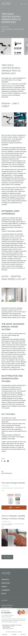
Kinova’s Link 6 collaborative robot (11, 83)
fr (22, 4)
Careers (5, 590)
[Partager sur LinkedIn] (4, 461)
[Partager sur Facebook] (1, 461)
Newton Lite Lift (11, 85)
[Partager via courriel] (8, 461)
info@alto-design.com (7, 605)
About (4, 587)
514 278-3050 (4, 600)
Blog (3, 593)
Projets (5, 579)
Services (5, 583)
